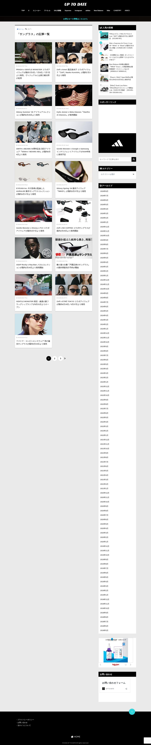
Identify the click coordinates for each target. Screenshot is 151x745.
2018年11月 (104, 604)
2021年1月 (104, 489)
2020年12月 (104, 493)
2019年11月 (104, 551)
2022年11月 (104, 391)
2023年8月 (104, 351)
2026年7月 (104, 196)
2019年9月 (104, 560)
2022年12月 (104, 386)
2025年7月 (104, 249)
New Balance (98, 10)
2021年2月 (104, 484)
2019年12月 (104, 546)
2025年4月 (104, 262)
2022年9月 (104, 400)
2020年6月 (104, 520)
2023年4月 (104, 369)
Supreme (68, 10)
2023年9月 (104, 346)
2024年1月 (104, 329)
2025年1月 (104, 276)
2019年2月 (104, 591)
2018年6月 (104, 626)
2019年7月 (104, 568)
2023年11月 (104, 338)
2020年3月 (104, 533)
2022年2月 (104, 431)
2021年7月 (104, 462)
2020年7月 (104, 515)
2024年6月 (104, 307)
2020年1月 (104, 542)
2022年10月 (104, 395)
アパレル (47, 10)
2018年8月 (104, 617)
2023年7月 (104, 355)
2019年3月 (104, 586)
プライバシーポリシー (26, 720)
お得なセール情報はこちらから (75, 19)
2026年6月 (104, 200)
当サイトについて (24, 725)
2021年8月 (104, 457)
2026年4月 (104, 209)
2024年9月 (104, 293)
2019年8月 (104, 564)
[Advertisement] (117, 119)
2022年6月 (104, 413)
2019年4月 (104, 582)
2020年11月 (104, 497)
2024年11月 (104, 284)
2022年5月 (104, 417)
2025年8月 (104, 244)
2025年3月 (104, 267)
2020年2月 (104, 537)
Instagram (78, 10)
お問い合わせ (22, 722)
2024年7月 (104, 302)
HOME (76, 736)
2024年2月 (104, 324)
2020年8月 (104, 511)
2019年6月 (104, 573)
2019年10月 (104, 555)
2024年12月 (104, 280)
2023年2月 (104, 378)
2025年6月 (104, 253)
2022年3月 (104, 426)
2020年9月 (104, 506)
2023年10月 (104, 342)
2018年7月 (104, 622)
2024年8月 (104, 298)
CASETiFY (117, 10)
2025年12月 (104, 227)
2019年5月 (104, 577)
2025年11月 (104, 231)
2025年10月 (104, 236)
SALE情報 (57, 10)
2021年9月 (104, 453)
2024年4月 (104, 315)
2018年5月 (104, 630)
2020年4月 (104, 528)
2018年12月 (104, 599)
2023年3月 (104, 373)
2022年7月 (104, 409)
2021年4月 (104, 475)
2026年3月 (104, 213)
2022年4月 (104, 422)
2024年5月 (104, 311)
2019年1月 (104, 595)
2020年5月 (104, 524)
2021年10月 (104, 449)
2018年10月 (104, 608)
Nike (108, 10)
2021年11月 (104, 444)
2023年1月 (104, 382)
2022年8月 (104, 404)
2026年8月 (104, 191)
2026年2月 (104, 218)
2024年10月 (104, 289)
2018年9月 (104, 613)
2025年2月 (104, 271)
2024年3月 (104, 320)
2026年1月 (104, 222)
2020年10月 (104, 502)
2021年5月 (104, 471)
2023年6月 (104, 360)
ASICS (127, 10)
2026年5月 (104, 205)
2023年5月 (104, 364)
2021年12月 (104, 440)
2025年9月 (104, 240)
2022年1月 (104, 435)
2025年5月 (104, 258)
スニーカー (37, 10)
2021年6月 (104, 466)
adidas (88, 10)
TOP (23, 10)
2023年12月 (104, 333)
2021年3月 (104, 480)
